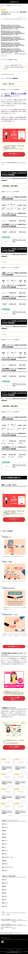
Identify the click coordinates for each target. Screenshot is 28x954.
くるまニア (14, 2)
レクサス (6, 827)
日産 (5, 830)
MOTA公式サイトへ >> (14, 154)
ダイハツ (6, 850)
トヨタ (5, 824)
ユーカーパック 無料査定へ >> (14, 698)
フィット (4, 914)
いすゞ (5, 847)
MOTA (3, 117)
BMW (5, 860)
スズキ (5, 853)
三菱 (5, 837)
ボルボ (5, 870)
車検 (9, 914)
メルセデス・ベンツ (8, 857)
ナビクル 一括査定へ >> (14, 747)
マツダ (5, 844)
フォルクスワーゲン (8, 867)
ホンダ (5, 834)
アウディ (6, 863)
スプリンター (4, 9)
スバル (5, 840)
